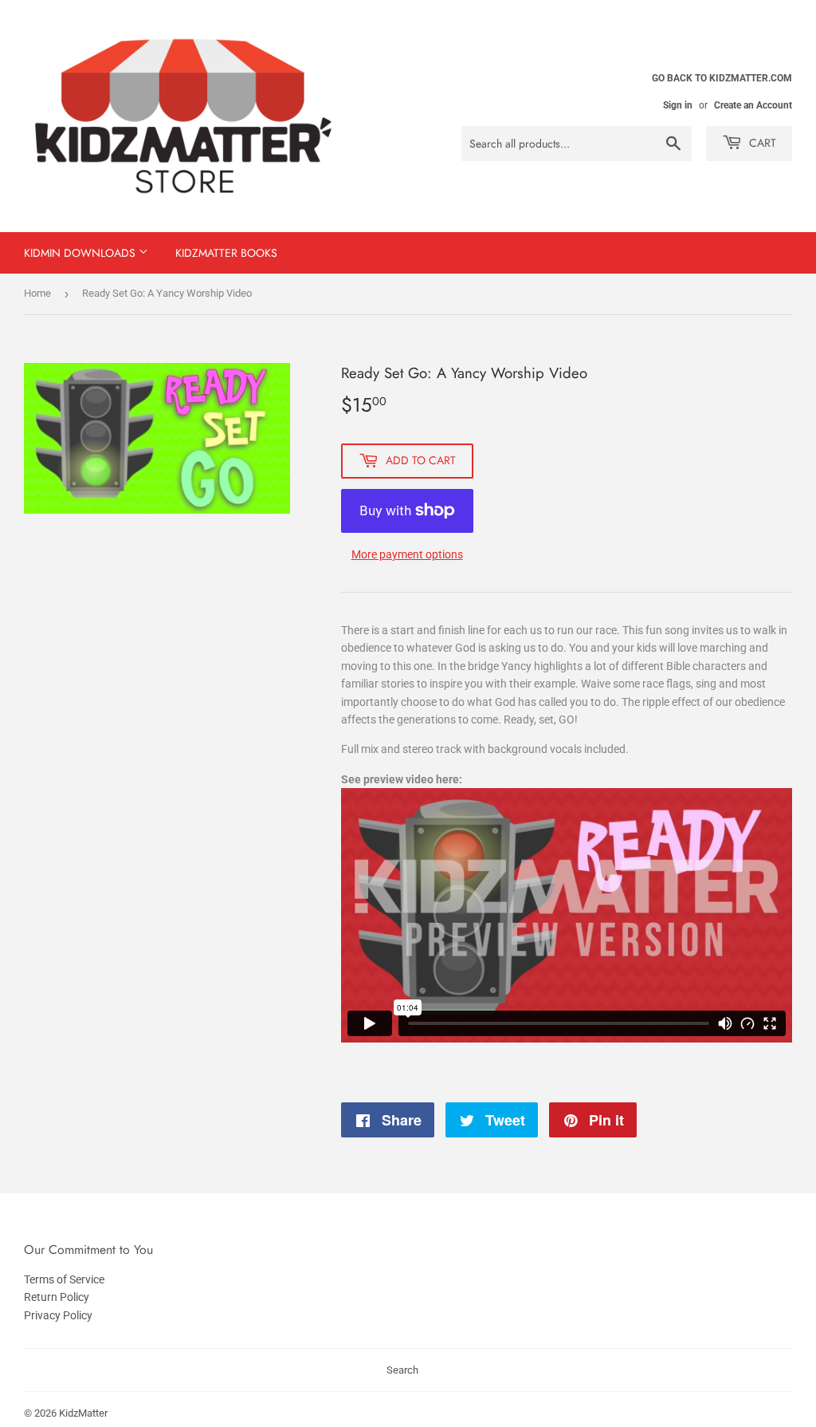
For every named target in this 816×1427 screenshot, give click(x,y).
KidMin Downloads (81, 253)
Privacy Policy (58, 1315)
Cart (761, 143)
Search (402, 1370)
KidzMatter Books (226, 253)
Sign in (677, 105)
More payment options (407, 554)
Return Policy (56, 1297)
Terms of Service (64, 1279)
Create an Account (753, 105)
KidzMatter (83, 1413)
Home (37, 293)
